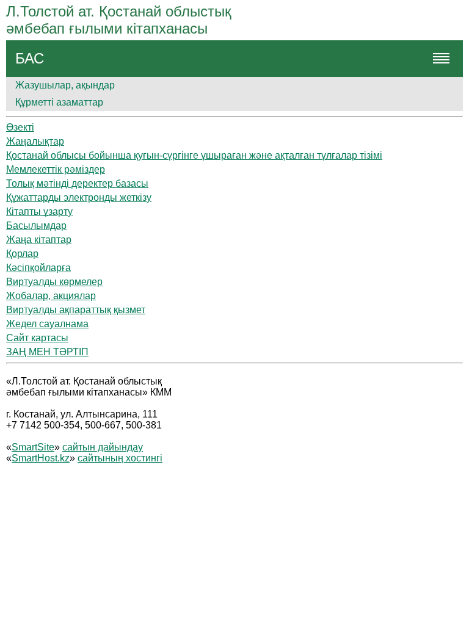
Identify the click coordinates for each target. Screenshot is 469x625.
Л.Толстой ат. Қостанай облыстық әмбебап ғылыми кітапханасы (118, 20)
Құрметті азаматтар (59, 102)
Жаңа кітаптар (38, 239)
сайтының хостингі (120, 458)
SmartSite (33, 447)
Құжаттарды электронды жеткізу (78, 197)
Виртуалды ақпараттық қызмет (75, 310)
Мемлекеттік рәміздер (55, 169)
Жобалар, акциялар (51, 296)
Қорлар (22, 253)
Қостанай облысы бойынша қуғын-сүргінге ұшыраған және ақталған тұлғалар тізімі (194, 155)
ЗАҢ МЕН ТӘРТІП (47, 352)
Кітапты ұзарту (39, 211)
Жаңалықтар (35, 141)
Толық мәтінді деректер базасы (77, 183)
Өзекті (20, 127)
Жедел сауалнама (47, 324)
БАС (29, 58)
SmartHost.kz (41, 458)
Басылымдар (36, 225)
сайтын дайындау (102, 447)
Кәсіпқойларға (38, 267)
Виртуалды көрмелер (54, 281)
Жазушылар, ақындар (65, 85)
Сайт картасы (37, 338)
